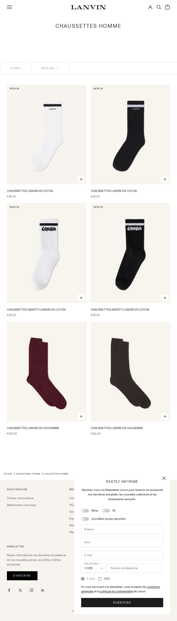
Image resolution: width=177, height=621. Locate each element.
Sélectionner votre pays (21, 505)
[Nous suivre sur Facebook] (9, 590)
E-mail (91, 578)
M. (114, 510)
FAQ (72, 505)
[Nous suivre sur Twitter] (20, 590)
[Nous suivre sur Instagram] (31, 590)
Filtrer (15, 68)
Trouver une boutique (20, 498)
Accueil (8, 474)
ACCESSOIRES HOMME (28, 474)
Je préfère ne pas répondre (108, 518)
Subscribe (122, 602)
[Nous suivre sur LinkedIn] (43, 590)
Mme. (95, 510)
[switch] (85, 510)
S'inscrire (22, 575)
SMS (107, 578)
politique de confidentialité (116, 591)
